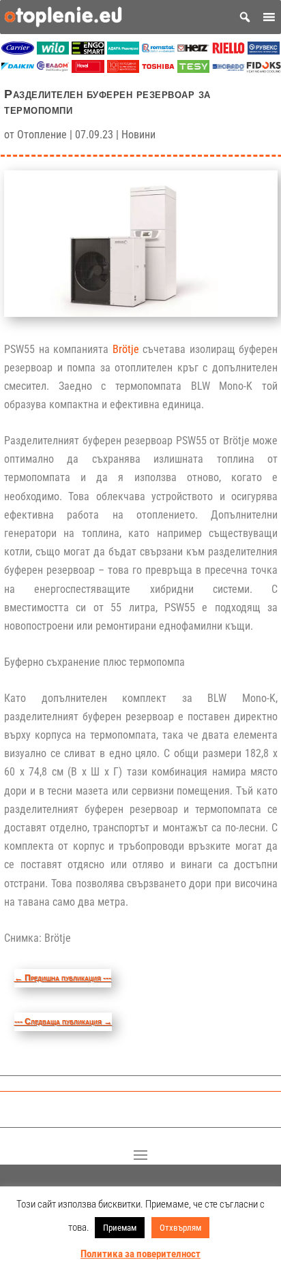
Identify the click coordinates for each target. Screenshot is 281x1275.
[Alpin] (123, 69)
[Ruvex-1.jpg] (264, 50)
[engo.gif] (88, 50)
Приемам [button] (119, 1228)
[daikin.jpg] (17, 69)
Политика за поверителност (140, 1254)
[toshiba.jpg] (158, 69)
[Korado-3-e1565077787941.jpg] (228, 69)
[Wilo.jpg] (53, 50)
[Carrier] (17, 50)
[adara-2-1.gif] (123, 50)
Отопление (42, 134)
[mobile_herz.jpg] (193, 50)
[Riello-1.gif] (228, 50)
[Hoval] (88, 69)
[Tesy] (193, 69)
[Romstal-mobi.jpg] (158, 50)
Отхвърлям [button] (180, 1228)
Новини (138, 134)
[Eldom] (53, 69)
